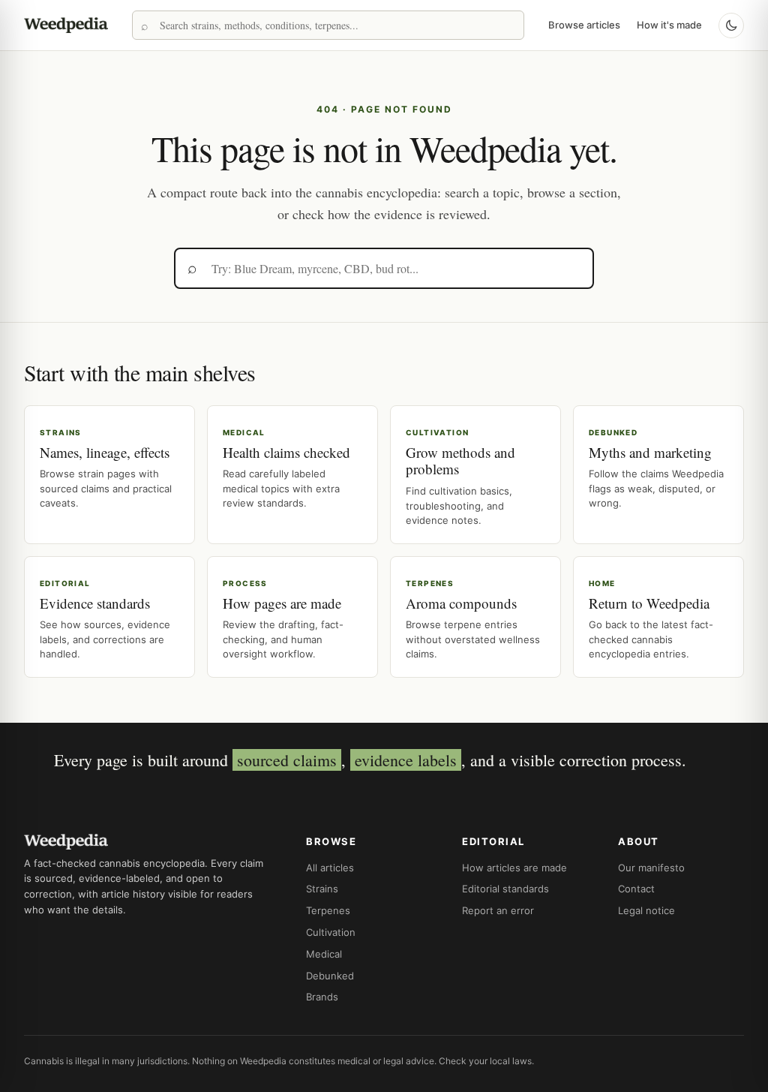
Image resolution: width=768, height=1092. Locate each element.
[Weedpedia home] (66, 25)
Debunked (330, 976)
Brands (322, 997)
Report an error (498, 910)
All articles (330, 868)
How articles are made (514, 868)
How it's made (669, 25)
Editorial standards (505, 889)
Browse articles (584, 25)
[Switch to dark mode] (731, 25)
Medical (324, 954)
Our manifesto (651, 868)
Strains (322, 889)
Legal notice (646, 910)
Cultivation (331, 932)
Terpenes (328, 910)
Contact (636, 889)
